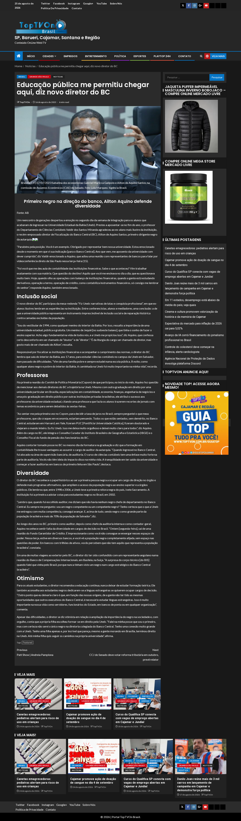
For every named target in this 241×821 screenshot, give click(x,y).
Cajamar (72, 701)
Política (120, 56)
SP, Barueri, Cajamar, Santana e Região (57, 38)
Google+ (88, 3)
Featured (27, 642)
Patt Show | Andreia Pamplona (35, 652)
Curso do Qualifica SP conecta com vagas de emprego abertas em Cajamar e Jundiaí (137, 718)
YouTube (102, 3)
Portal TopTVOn (122, 817)
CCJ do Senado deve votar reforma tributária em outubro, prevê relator (124, 654)
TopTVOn (25, 102)
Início (31, 56)
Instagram (74, 3)
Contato (77, 8)
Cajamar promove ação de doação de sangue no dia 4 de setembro (86, 718)
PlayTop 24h (162, 56)
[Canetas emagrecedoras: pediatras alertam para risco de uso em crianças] (38, 694)
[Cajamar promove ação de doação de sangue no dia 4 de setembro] (87, 694)
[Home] (19, 56)
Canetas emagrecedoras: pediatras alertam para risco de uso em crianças (38, 718)
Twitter (45, 3)
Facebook (59, 3)
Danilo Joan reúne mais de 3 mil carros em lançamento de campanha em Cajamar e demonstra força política (191, 288)
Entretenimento (96, 56)
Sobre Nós (116, 3)
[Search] (201, 56)
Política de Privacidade (54, 8)
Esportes (140, 56)
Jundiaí (145, 701)
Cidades (48, 56)
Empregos (70, 56)
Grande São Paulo (39, 77)
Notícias (58, 77)
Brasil (22, 77)
